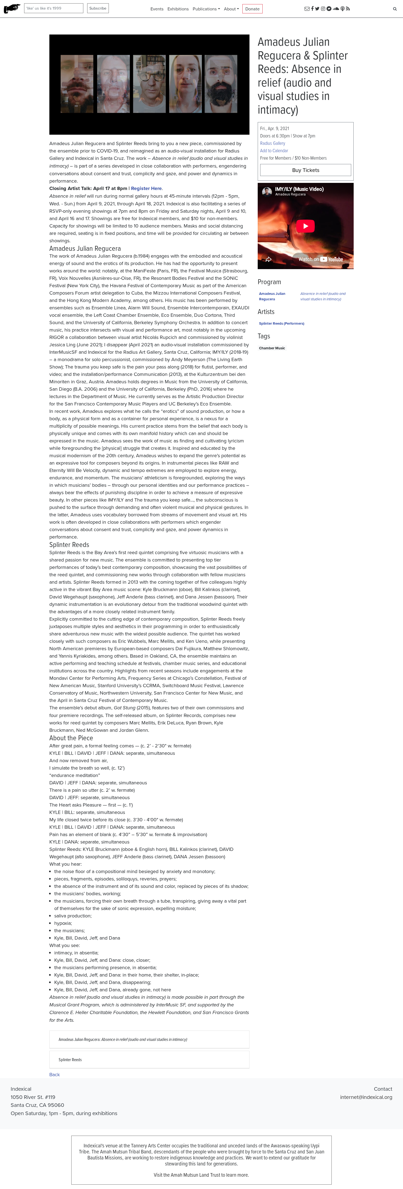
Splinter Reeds (70, 1059)
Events (157, 9)
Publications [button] (205, 9)
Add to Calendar (274, 150)
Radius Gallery (272, 143)
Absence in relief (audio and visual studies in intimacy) (323, 296)
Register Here (146, 188)
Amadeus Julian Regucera (272, 296)
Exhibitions (178, 9)
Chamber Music (272, 347)
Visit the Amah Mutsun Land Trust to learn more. (201, 1174)
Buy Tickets (305, 170)
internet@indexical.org (366, 1097)
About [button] (230, 9)
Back (54, 1074)
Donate (252, 9)
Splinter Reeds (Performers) (281, 323)
